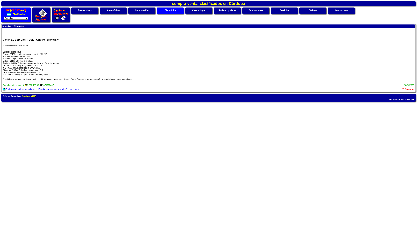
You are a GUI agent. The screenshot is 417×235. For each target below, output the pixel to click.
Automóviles (113, 10)
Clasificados (18, 14)
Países (6, 96)
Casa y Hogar (199, 10)
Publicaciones (256, 10)
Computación (142, 10)
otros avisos (75, 89)
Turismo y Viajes (227, 10)
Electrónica (170, 10)
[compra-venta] (16, 11)
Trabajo (313, 10)
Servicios (284, 10)
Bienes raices (85, 10)
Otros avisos (341, 10)
